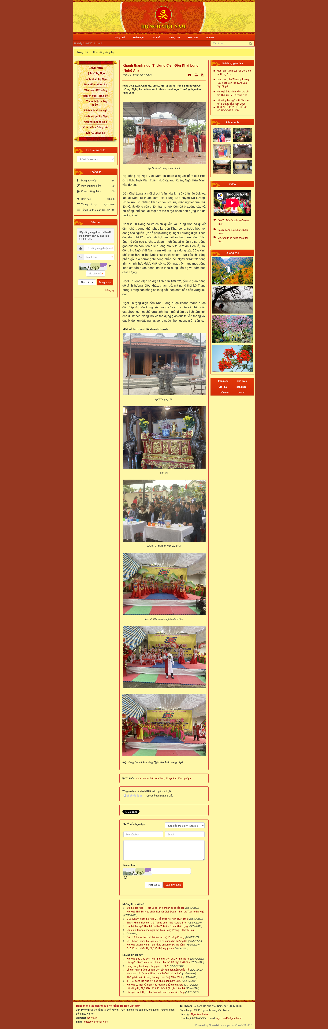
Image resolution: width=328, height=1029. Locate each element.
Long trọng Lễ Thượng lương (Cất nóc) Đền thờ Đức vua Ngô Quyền (233, 83)
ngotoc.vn (92, 1017)
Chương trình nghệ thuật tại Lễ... (233, 239)
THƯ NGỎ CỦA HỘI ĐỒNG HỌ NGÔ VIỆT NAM (232, 109)
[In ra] (196, 74)
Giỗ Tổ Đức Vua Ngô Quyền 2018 (233, 222)
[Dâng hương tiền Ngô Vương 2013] (222, 134)
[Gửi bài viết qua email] (190, 74)
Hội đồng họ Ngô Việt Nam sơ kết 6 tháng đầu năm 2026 (233, 102)
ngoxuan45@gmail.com (229, 1018)
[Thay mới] (110, 266)
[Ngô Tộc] (163, 17)
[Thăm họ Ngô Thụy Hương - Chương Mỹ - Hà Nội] (242, 167)
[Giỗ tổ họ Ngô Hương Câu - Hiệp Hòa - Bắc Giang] (222, 151)
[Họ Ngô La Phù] (242, 151)
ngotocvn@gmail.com (96, 1021)
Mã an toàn (129, 865)
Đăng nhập (105, 282)
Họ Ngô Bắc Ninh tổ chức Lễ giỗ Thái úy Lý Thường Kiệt (232, 93)
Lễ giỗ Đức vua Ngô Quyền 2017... (233, 231)
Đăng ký (109, 290)
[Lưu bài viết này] (203, 74)
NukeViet (214, 1025)
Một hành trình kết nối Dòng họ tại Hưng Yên (234, 72)
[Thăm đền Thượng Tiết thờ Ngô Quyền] (222, 167)
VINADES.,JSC (243, 1025)
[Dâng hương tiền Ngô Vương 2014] (242, 134)
